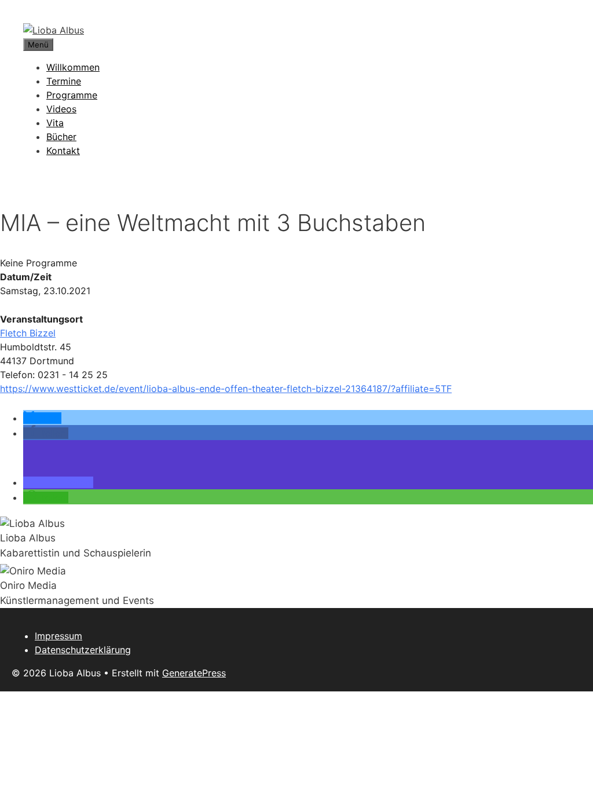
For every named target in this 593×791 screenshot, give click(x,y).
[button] (42, 418)
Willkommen (73, 67)
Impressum (58, 636)
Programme (71, 95)
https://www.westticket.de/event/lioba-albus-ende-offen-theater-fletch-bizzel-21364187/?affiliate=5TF (226, 388)
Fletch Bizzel (28, 333)
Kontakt (63, 150)
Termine (63, 81)
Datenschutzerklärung (83, 649)
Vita (55, 123)
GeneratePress (194, 673)
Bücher (61, 136)
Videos (61, 109)
